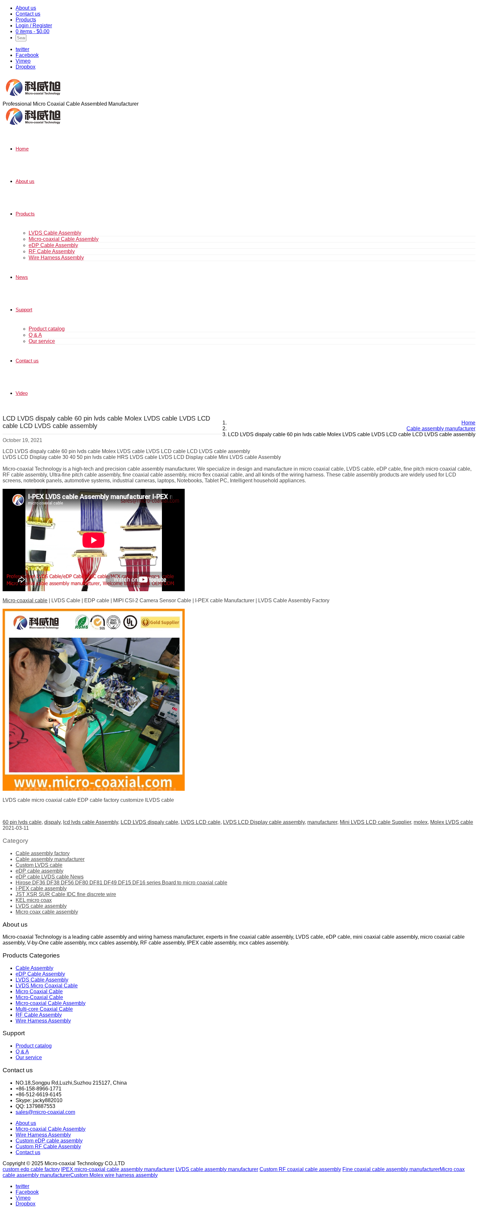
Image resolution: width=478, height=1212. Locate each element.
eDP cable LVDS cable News (50, 877)
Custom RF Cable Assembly (48, 1146)
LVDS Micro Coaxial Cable (47, 985)
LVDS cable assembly (41, 906)
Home (22, 148)
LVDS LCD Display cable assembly (264, 822)
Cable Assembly (34, 968)
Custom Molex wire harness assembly (114, 1175)
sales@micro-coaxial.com (45, 1112)
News (22, 277)
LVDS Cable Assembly (55, 233)
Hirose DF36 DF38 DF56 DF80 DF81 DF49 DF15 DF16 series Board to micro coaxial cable (121, 882)
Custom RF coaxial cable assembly (300, 1169)
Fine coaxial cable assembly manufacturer (391, 1169)
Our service (42, 341)
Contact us (28, 14)
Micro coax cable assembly (47, 912)
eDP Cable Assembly (53, 245)
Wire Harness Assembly (56, 257)
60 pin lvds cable (22, 822)
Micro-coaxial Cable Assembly (64, 239)
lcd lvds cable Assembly (90, 822)
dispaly (52, 822)
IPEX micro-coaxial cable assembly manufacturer (117, 1169)
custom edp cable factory (31, 1169)
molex (421, 822)
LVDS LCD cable (200, 822)
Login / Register (34, 25)
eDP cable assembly (39, 871)
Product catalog (47, 329)
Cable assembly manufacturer (50, 859)
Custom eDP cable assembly (49, 1140)
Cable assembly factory (43, 853)
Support (24, 309)
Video (22, 393)
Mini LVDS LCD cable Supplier (375, 822)
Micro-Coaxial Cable (39, 997)
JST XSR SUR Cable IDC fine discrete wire (66, 894)
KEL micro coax (34, 900)
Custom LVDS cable (39, 865)
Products (26, 19)
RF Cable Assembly (52, 251)
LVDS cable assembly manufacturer (217, 1169)
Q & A (35, 335)
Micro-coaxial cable (25, 600)
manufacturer (322, 822)
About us (26, 8)
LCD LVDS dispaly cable (149, 822)
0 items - (32, 31)
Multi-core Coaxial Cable (44, 1009)
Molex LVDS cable (451, 822)
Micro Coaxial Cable (39, 991)
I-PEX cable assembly (41, 888)
